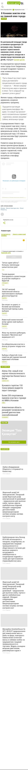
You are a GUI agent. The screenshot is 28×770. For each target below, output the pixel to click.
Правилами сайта (6, 253)
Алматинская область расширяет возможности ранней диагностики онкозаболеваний (13, 411)
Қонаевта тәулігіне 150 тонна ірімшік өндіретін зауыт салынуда (12, 388)
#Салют (22, 208)
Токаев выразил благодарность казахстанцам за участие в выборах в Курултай (13, 277)
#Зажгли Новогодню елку (12, 208)
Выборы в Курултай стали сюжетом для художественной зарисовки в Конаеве (14, 357)
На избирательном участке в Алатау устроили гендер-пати (13, 345)
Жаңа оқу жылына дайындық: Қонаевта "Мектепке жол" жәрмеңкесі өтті (14, 335)
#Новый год (4, 209)
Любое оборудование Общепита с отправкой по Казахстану (12, 469)
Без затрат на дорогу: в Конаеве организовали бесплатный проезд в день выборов (12, 307)
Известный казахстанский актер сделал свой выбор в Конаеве (12, 322)
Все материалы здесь (14, 442)
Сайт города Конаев (7, 206)
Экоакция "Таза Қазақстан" (12, 432)
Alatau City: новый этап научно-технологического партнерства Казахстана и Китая (14, 375)
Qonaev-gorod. (19, 60)
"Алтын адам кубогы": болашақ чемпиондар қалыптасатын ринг (10, 265)
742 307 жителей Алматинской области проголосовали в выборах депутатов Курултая (12, 292)
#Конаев (3, 208)
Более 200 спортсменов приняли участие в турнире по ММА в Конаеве (14, 398)
